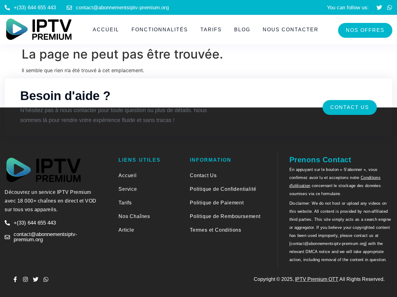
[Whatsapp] (389, 7)
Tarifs (211, 29)
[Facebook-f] (15, 279)
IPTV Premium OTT (316, 279)
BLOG (242, 29)
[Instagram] (25, 279)
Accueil (106, 29)
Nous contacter (291, 29)
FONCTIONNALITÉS (160, 29)
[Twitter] (379, 7)
